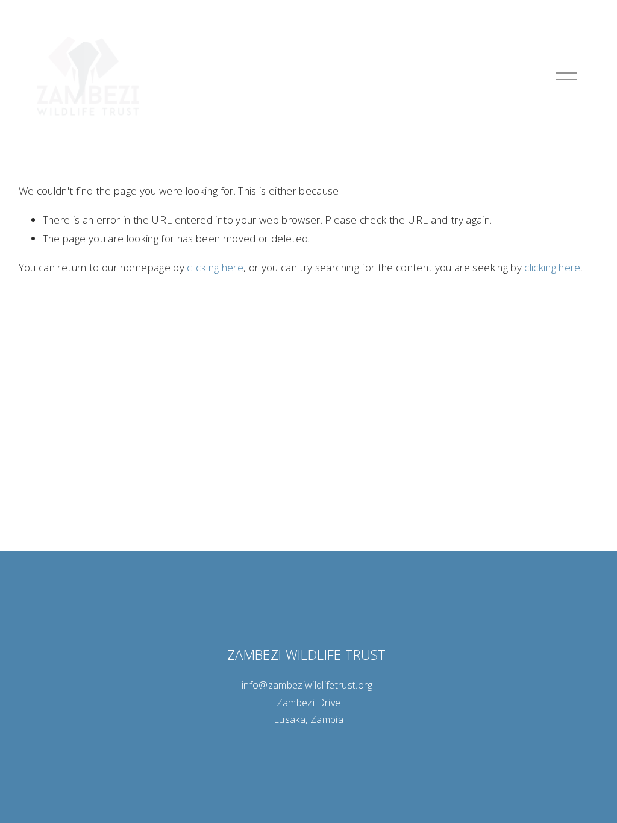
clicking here (215, 267)
